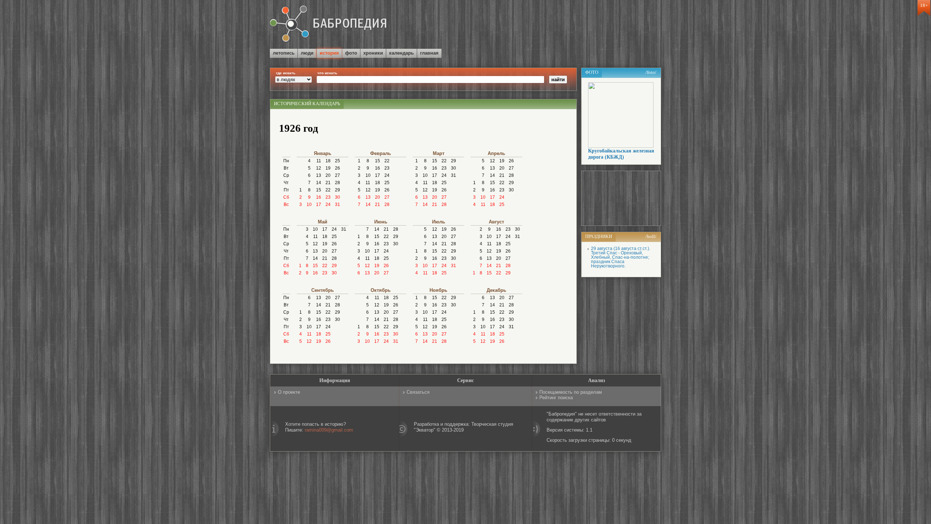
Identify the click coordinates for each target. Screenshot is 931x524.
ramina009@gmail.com (329, 430)
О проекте (289, 392)
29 (337, 189)
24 (328, 204)
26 (337, 168)
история (329, 53)
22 (328, 189)
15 (318, 189)
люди (307, 53)
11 (318, 160)
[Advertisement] (576, 25)
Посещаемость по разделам (570, 392)
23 (328, 197)
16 (318, 197)
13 (318, 175)
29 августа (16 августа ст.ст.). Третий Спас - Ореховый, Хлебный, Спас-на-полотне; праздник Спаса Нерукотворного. (620, 257)
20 (328, 175)
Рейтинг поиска (556, 397)
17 (318, 204)
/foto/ (651, 72)
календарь (401, 53)
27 (337, 175)
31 (337, 204)
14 (318, 182)
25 (337, 160)
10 (309, 204)
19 (328, 168)
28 (337, 182)
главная (429, 53)
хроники (373, 53)
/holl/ (651, 236)
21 (328, 182)
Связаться (418, 392)
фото (351, 53)
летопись (284, 53)
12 (318, 168)
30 (337, 197)
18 (328, 160)
